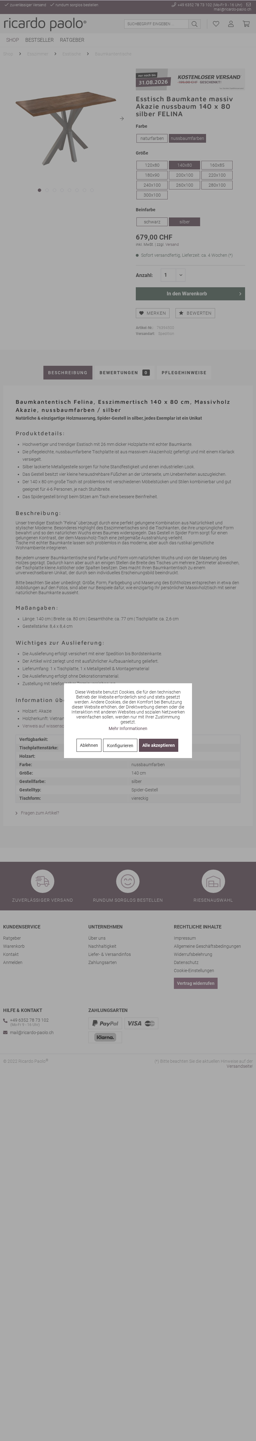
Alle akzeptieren (158, 745)
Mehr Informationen (128, 728)
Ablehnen (89, 745)
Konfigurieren (120, 745)
